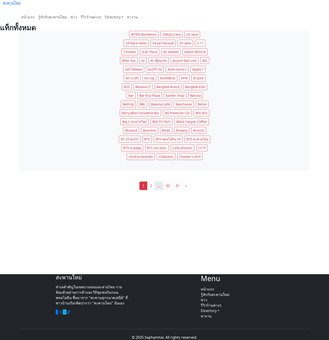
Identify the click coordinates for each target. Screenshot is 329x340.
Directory (113, 17)
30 (168, 185)
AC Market (171, 52)
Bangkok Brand (167, 87)
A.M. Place (149, 52)
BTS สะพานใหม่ (197, 139)
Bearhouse (184, 104)
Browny (181, 130)
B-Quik (198, 78)
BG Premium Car (177, 113)
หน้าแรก (28, 17)
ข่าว (73, 17)
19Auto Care (171, 34)
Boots (166, 130)
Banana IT (143, 87)
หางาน (132, 17)
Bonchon (149, 130)
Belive (202, 104)
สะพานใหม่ (12, 2)
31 (177, 185)
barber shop (175, 95)
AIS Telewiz (133, 69)
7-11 (200, 43)
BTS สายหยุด (132, 148)
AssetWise (167, 78)
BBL (142, 104)
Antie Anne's (177, 69)
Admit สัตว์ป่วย (195, 52)
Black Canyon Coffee (191, 122)
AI (143, 60)
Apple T (198, 69)
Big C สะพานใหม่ (134, 122)
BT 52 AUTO (130, 139)
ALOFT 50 (155, 69)
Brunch (198, 130)
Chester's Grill (190, 156)
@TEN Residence (143, 34)
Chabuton (166, 156)
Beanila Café (160, 104)
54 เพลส (185, 43)
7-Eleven (129, 52)
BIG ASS (201, 113)
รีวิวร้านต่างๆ (91, 17)
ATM (184, 78)
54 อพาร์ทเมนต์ (163, 43)
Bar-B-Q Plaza (149, 95)
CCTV (202, 148)
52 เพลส (192, 34)
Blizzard (131, 130)
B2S (127, 87)
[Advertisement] (164, 232)
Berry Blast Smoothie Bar (140, 113)
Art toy (149, 78)
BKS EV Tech (161, 122)
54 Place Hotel (136, 43)
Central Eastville (141, 156)
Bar (131, 95)
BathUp (128, 104)
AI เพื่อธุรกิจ (158, 60)
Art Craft (132, 78)
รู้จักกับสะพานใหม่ (52, 17)
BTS (147, 139)
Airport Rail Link (185, 60)
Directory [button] (209, 310)
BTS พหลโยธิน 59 (168, 139)
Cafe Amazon (182, 148)
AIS (204, 60)
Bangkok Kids (195, 87)
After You (129, 60)
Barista (195, 95)
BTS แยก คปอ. (157, 148)
